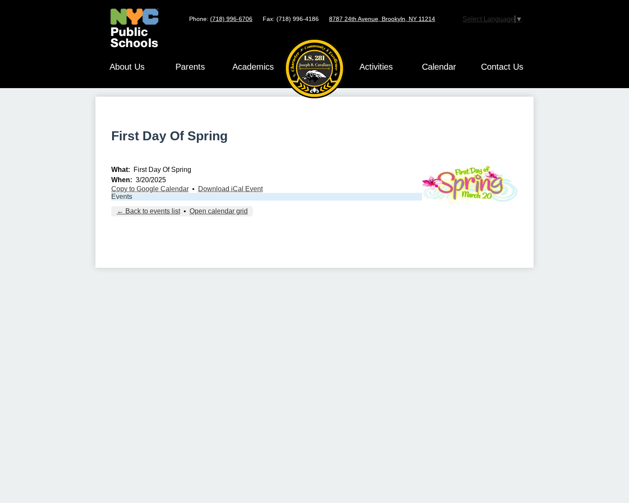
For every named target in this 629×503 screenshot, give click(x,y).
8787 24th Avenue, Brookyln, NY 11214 (382, 18)
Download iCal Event (230, 188)
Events (121, 196)
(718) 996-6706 (231, 18)
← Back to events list (148, 211)
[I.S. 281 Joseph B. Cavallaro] (314, 68)
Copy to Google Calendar (150, 188)
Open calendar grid (219, 211)
